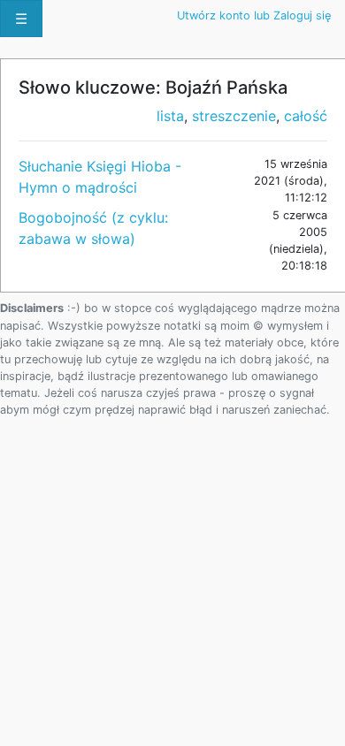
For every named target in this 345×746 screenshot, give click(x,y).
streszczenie (234, 116)
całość (305, 116)
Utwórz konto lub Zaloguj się (254, 15)
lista (170, 116)
